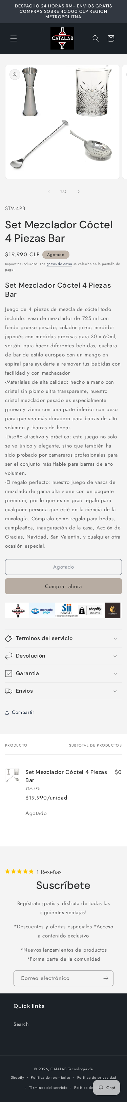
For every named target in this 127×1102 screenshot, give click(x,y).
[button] (13, 38)
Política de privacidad (96, 1077)
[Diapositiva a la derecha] (78, 191)
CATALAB (58, 1069)
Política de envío (89, 1087)
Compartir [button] (23, 712)
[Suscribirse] (105, 978)
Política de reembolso (50, 1077)
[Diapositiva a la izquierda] (48, 191)
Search (21, 1024)
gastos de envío (59, 263)
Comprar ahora (63, 586)
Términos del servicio (48, 1087)
